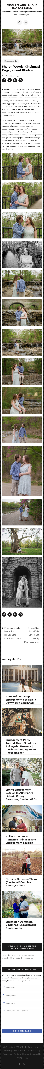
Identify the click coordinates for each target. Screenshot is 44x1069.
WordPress (21, 1058)
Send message (22, 1031)
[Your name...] (4, 987)
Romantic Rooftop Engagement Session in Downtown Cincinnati (21, 699)
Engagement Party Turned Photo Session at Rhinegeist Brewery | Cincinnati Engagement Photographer (22, 746)
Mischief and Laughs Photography (22, 6)
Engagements (10, 61)
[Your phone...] (4, 995)
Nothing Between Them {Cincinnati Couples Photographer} (21, 882)
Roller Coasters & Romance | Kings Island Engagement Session (21, 839)
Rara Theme (23, 1054)
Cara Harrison (12, 76)
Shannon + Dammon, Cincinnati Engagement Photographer (21, 925)
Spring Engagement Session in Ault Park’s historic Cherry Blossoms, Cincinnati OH (22, 794)
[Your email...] (4, 1003)
